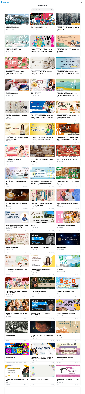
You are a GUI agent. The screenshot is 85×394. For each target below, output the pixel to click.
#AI (32, 252)
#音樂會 (33, 384)
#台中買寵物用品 (9, 296)
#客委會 (7, 76)
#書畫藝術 (33, 208)
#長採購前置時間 (60, 76)
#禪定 (58, 274)
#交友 (7, 164)
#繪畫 (58, 208)
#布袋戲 (58, 296)
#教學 (33, 296)
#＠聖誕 (7, 252)
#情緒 (58, 384)
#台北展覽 (33, 55)
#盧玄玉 (7, 186)
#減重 (58, 120)
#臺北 (58, 164)
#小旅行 (58, 340)
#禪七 (33, 230)
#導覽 (58, 33)
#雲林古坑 (8, 274)
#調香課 (33, 76)
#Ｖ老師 (58, 230)
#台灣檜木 (8, 340)
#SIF (32, 33)
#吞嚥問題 (8, 98)
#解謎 (58, 55)
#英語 (33, 142)
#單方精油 (59, 362)
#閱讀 (58, 98)
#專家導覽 (59, 186)
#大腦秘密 (8, 142)
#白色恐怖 (33, 186)
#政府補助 (8, 384)
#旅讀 (58, 142)
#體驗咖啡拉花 (8, 208)
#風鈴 (7, 120)
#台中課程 (33, 120)
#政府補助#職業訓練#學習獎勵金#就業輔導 (14, 362)
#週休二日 (33, 274)
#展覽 (7, 55)
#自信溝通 (33, 362)
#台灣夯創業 (8, 230)
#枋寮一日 (8, 33)
